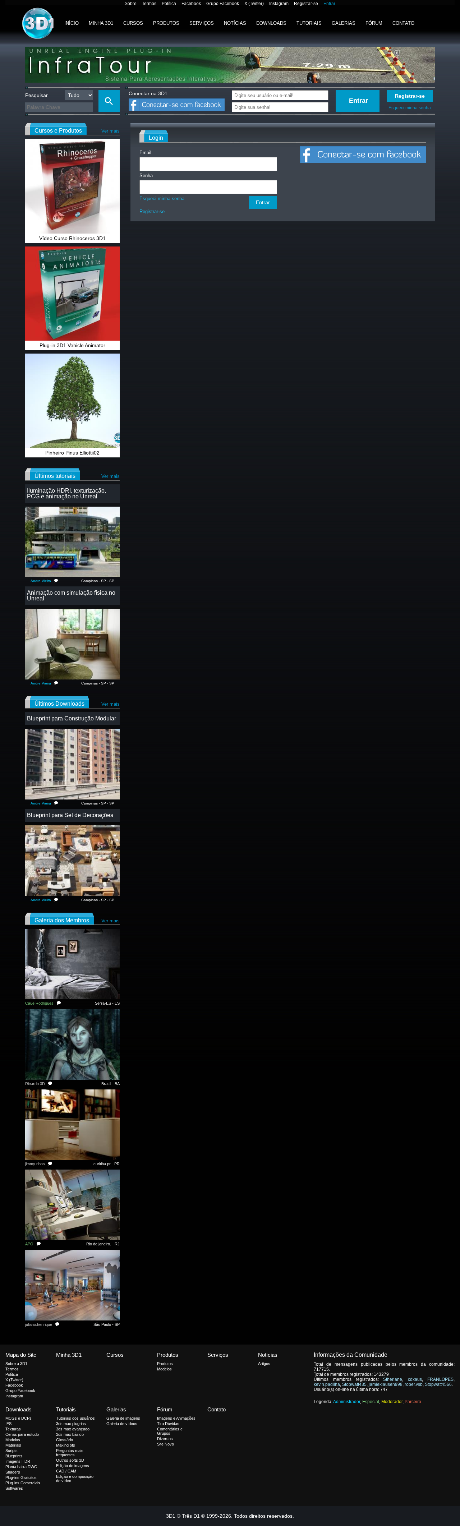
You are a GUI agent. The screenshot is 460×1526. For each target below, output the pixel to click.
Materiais (13, 1445)
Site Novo (165, 1444)
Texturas (13, 1429)
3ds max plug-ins (71, 1423)
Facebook (191, 3)
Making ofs (65, 1445)
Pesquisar (36, 95)
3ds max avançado (72, 1429)
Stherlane (392, 1379)
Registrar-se (306, 3)
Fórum (373, 23)
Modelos (164, 1369)
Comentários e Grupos (170, 1431)
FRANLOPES (440, 1379)
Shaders (12, 1472)
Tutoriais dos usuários (75, 1418)
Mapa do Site (20, 1355)
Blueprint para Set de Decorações (70, 815)
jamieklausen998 (385, 1384)
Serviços (201, 23)
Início (71, 23)
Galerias (343, 23)
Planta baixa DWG (21, 1467)
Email (145, 152)
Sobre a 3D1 (16, 1363)
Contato (403, 23)
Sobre (131, 3)
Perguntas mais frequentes (69, 1452)
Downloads (271, 23)
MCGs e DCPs (18, 1418)
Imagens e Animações (176, 1418)
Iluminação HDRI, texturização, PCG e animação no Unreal (66, 493)
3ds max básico (70, 1434)
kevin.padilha (327, 1384)
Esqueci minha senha (409, 107)
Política (169, 3)
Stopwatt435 (354, 1384)
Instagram (279, 3)
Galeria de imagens (123, 1418)
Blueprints (14, 1456)
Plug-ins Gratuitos (21, 1477)
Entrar (329, 3)
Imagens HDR (17, 1461)
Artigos (264, 1363)
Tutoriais (309, 23)
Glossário (64, 1440)
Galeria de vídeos (121, 1423)
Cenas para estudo (22, 1434)
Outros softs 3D (70, 1460)
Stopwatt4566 (438, 1384)
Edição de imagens (72, 1465)
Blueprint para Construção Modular (71, 718)
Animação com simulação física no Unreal (71, 595)
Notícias (235, 23)
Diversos (165, 1439)
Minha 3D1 (101, 23)
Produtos (166, 23)
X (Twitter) (254, 3)
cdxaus (415, 1379)
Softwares (14, 1488)
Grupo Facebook (222, 3)
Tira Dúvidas (168, 1423)
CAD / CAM (66, 1471)
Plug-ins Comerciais (22, 1483)
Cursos (133, 23)
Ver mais (110, 131)
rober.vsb (414, 1384)
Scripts (11, 1450)
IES (8, 1423)
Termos (149, 3)
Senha (146, 175)
